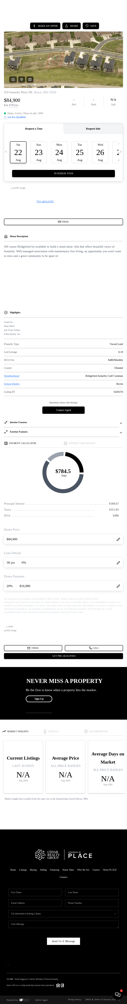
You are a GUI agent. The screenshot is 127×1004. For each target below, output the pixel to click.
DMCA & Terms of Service (98, 999)
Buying (33, 870)
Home (13, 870)
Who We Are (83, 870)
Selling (43, 870)
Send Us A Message (63, 941)
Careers (96, 870)
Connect (63, 877)
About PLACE (110, 870)
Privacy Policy (74, 999)
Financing (54, 870)
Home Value (68, 870)
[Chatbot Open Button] (117, 994)
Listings (23, 870)
